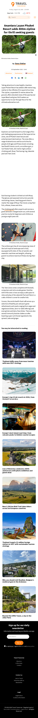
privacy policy (30, 374)
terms (22, 374)
